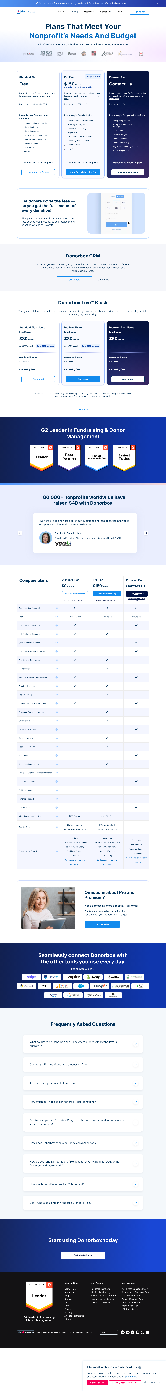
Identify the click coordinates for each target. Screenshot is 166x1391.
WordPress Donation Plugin (135, 1289)
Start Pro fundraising (107, 594)
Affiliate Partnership (74, 1315)
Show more (131, 1376)
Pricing (74, 11)
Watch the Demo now (115, 3)
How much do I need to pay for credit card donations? (63, 1101)
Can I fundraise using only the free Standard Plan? (60, 1202)
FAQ (66, 1302)
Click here (106, 393)
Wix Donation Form (131, 1295)
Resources (88, 11)
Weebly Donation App (132, 1299)
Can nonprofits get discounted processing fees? (59, 1064)
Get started (38, 379)
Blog (66, 1295)
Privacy (68, 1309)
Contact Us (70, 1289)
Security (68, 1312)
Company (105, 11)
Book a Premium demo (128, 172)
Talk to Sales (74, 279)
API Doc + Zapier (130, 1309)
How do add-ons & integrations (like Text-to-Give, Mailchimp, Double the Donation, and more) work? (74, 1163)
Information (71, 1283)
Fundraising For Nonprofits (104, 1295)
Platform (60, 11)
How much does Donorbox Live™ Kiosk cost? (57, 1184)
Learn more (114, 98)
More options (151, 1382)
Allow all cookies (97, 1383)
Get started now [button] (83, 1255)
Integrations (128, 1283)
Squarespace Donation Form (135, 1292)
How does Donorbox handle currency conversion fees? (63, 1143)
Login (121, 11)
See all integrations (81, 969)
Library (67, 1319)
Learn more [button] (83, 409)
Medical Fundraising (100, 1292)
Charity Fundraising (100, 1302)
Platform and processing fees (38, 162)
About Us (69, 1292)
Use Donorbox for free (38, 172)
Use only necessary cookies (125, 1383)
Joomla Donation (130, 1305)
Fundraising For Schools (102, 1299)
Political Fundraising (100, 1289)
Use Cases (97, 1283)
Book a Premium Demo (137, 594)
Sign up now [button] (140, 11)
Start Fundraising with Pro (83, 172)
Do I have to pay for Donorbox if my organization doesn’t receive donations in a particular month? (77, 1122)
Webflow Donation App (133, 1302)
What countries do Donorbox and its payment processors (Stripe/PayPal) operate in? (74, 1043)
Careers (68, 1299)
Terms (67, 1305)
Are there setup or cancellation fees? (52, 1083)
